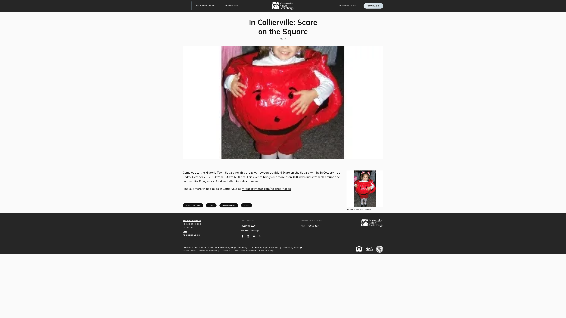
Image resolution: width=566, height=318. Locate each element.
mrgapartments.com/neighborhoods (266, 189)
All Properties (192, 220)
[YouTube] (254, 236)
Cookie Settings (266, 250)
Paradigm (298, 247)
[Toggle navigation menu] (187, 5)
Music (246, 205)
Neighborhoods (205, 6)
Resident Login (347, 6)
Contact (373, 6)
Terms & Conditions (208, 250)
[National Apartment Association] (369, 249)
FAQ (185, 231)
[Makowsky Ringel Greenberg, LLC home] (283, 6)
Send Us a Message (250, 230)
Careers (188, 228)
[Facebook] (242, 236)
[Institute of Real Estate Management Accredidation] (379, 249)
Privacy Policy (189, 250)
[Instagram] (248, 236)
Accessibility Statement (245, 250)
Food (211, 205)
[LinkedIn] (260, 236)
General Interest (228, 205)
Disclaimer (225, 250)
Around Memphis (193, 205)
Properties (231, 6)
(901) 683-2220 (248, 226)
